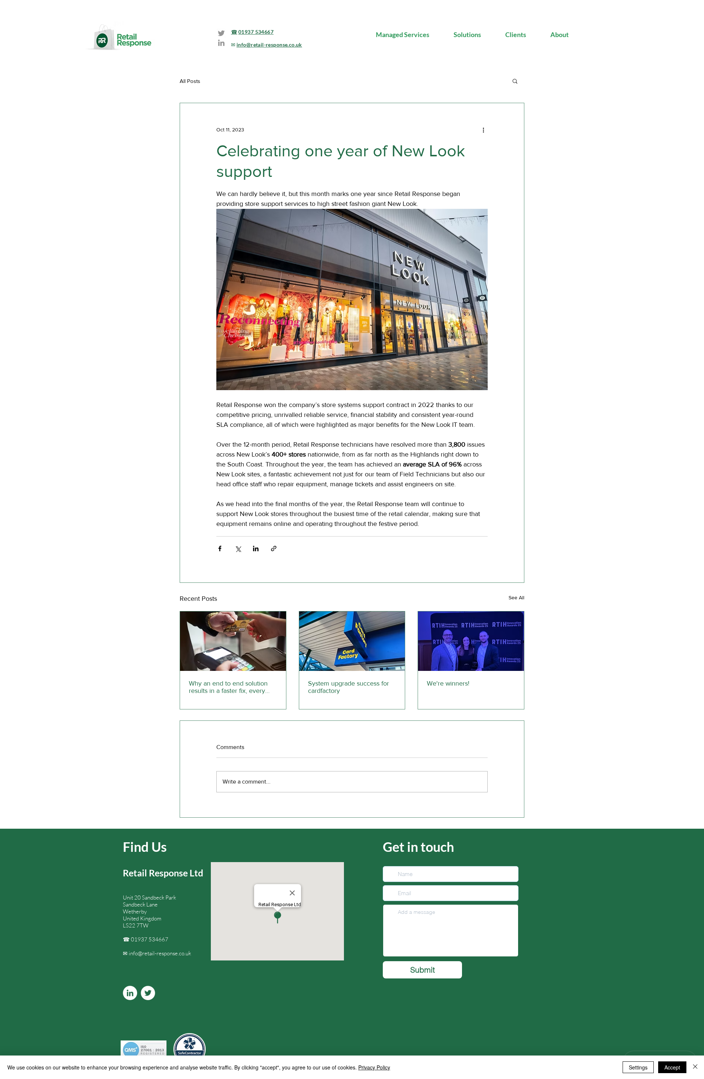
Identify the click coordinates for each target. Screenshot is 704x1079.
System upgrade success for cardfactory (348, 687)
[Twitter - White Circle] (148, 993)
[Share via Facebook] (219, 548)
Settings (638, 1067)
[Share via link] (273, 548)
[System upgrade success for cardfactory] (352, 641)
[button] (514, 81)
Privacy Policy (374, 1067)
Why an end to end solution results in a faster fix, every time (228, 687)
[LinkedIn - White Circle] (130, 993)
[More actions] (483, 129)
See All (516, 597)
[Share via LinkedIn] (255, 548)
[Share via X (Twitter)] (237, 548)
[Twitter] (221, 33)
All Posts (190, 81)
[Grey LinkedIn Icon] (221, 42)
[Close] (695, 1067)
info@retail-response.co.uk (160, 953)
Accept (672, 1067)
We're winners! (448, 683)
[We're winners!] (471, 641)
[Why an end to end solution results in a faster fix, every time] (233, 641)
